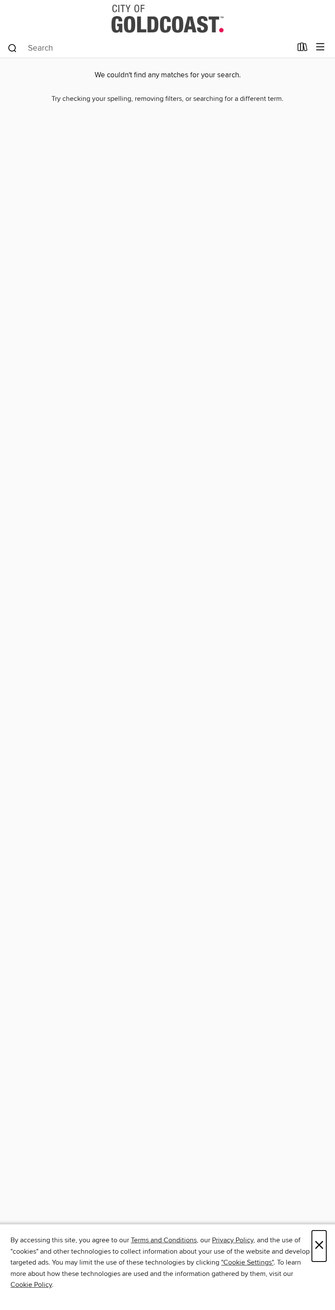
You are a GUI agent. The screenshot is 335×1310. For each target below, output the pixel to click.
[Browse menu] (320, 47)
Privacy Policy (232, 1240)
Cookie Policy (31, 1284)
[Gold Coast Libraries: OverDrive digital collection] (167, 18)
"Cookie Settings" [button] (247, 1262)
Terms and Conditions (164, 1240)
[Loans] (302, 48)
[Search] (12, 48)
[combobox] (149, 48)
